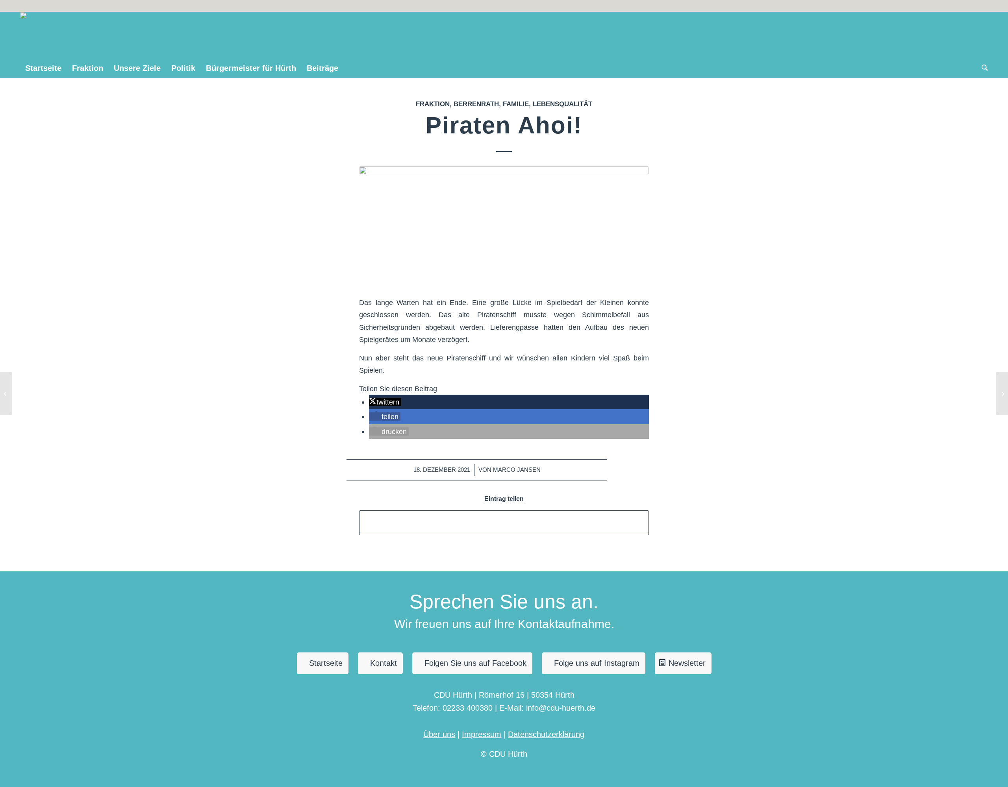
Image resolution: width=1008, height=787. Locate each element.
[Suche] (982, 68)
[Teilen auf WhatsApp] (504, 523)
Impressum (481, 734)
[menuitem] (43, 68)
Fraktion (433, 104)
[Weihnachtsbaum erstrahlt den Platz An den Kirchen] (1002, 393)
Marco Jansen (517, 470)
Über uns (439, 734)
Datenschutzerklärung (546, 734)
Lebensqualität (562, 104)
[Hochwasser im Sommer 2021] (6, 393)
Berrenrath (476, 104)
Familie (516, 104)
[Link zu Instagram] (970, 6)
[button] (385, 402)
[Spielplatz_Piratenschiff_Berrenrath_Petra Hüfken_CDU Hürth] (504, 226)
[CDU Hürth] (38, 35)
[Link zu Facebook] (982, 6)
